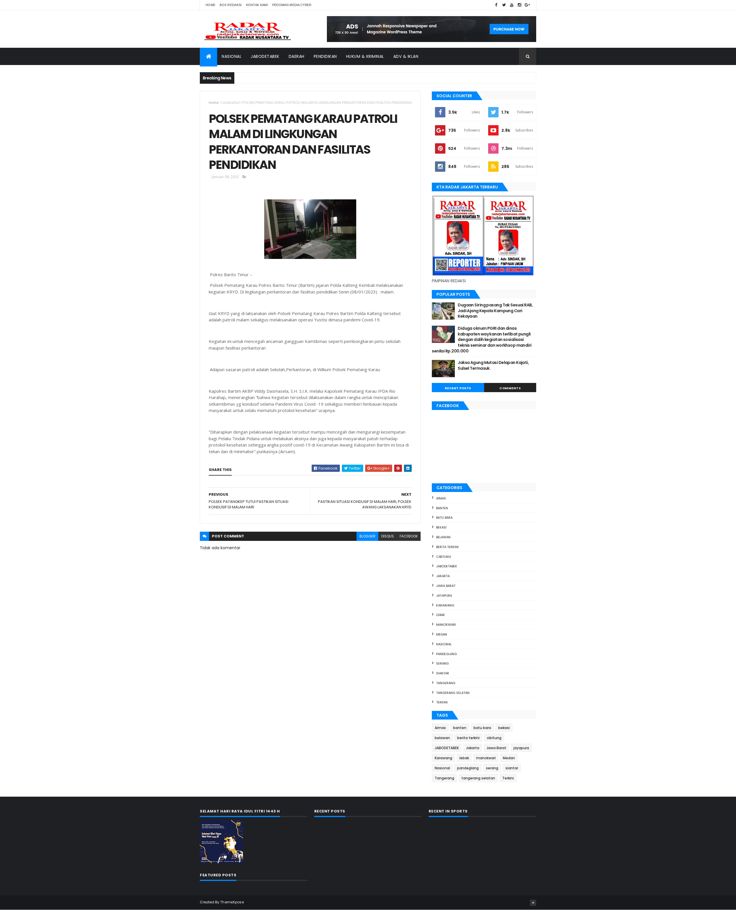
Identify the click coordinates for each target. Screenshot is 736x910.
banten (442, 508)
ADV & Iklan (406, 56)
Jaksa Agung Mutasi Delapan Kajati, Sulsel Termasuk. (493, 365)
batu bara (444, 517)
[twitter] (504, 5)
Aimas (441, 498)
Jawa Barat (445, 585)
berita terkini (447, 547)
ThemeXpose (232, 902)
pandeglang (446, 654)
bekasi (441, 527)
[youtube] (512, 5)
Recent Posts (458, 388)
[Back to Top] (533, 903)
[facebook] (496, 5)
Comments (510, 388)
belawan (443, 537)
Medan (441, 634)
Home (210, 5)
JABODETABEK (446, 566)
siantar (442, 673)
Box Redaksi (230, 5)
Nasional (231, 56)
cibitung (443, 556)
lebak (440, 615)
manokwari (446, 624)
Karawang (445, 605)
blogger (367, 536)
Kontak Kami (257, 5)
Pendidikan (325, 56)
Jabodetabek (265, 56)
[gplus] (527, 5)
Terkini (442, 702)
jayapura (444, 595)
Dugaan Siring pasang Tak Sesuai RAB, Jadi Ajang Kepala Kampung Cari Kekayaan (495, 310)
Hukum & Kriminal (365, 56)
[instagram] (519, 5)
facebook (409, 536)
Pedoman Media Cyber (292, 5)
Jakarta (443, 576)
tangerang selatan (452, 692)
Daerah (296, 56)
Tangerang (445, 683)
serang (442, 663)
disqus (387, 536)
